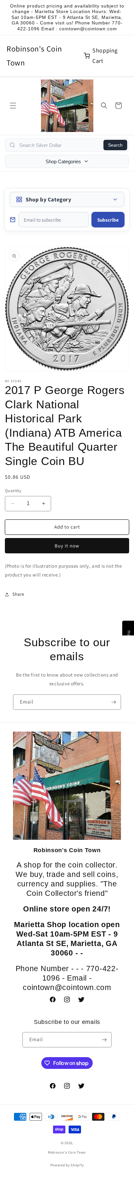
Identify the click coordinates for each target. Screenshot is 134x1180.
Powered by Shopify (67, 1165)
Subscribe (108, 220)
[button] (13, 105)
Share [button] (18, 594)
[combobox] (59, 145)
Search (115, 145)
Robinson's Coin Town (34, 55)
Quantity (13, 490)
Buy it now (67, 546)
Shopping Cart (105, 56)
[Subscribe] (113, 702)
